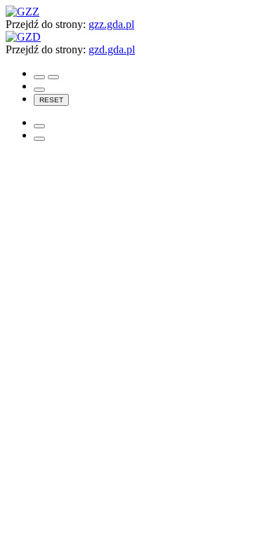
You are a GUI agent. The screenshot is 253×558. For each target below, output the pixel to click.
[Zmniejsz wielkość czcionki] (39, 90)
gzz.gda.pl (111, 24)
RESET (51, 100)
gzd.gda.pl (112, 49)
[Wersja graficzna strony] (53, 77)
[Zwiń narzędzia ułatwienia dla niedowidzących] (39, 139)
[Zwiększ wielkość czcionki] (39, 126)
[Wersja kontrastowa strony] (39, 77)
